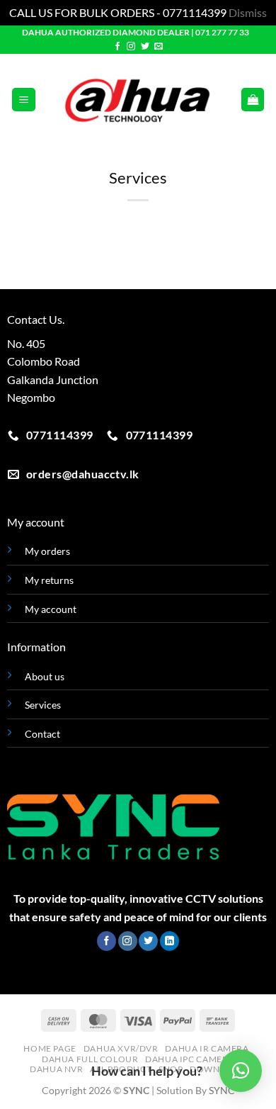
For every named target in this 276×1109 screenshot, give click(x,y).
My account (50, 609)
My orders (47, 551)
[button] (23, 99)
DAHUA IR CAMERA (206, 1048)
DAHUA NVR (57, 1069)
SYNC (222, 1090)
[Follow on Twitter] (145, 47)
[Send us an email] (158, 47)
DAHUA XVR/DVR (121, 1048)
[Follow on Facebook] (117, 47)
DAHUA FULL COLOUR (90, 1059)
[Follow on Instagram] (131, 47)
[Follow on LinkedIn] (169, 941)
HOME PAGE (49, 1048)
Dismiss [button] (248, 12)
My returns (49, 580)
